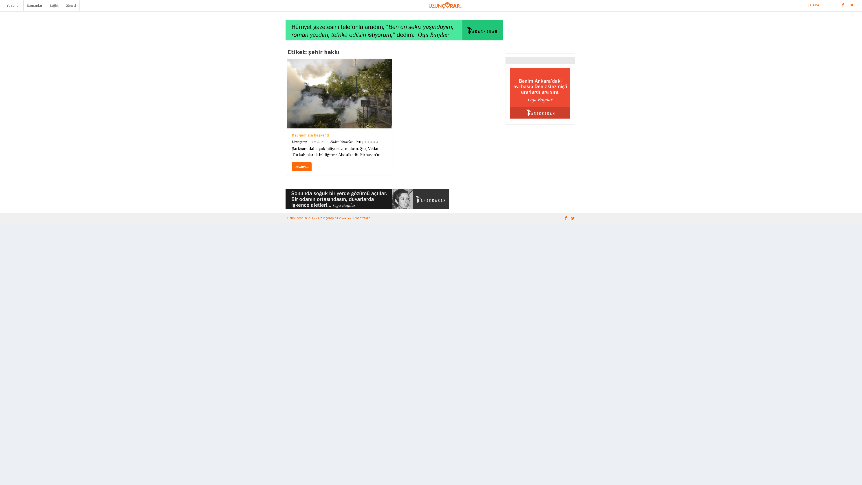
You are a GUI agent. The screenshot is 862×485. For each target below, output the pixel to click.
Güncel (71, 5)
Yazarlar (13, 5)
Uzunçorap (300, 142)
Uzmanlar (34, 5)
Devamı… (302, 167)
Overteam (347, 218)
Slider (334, 142)
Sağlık (54, 5)
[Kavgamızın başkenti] (339, 93)
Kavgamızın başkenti (311, 135)
